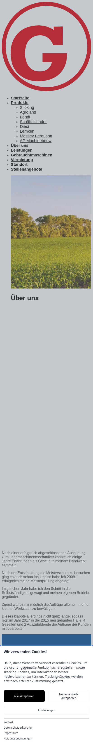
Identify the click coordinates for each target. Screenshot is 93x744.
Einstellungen (46, 710)
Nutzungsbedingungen (18, 738)
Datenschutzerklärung (18, 728)
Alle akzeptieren (24, 696)
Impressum (11, 733)
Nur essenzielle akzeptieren (69, 696)
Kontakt (8, 722)
